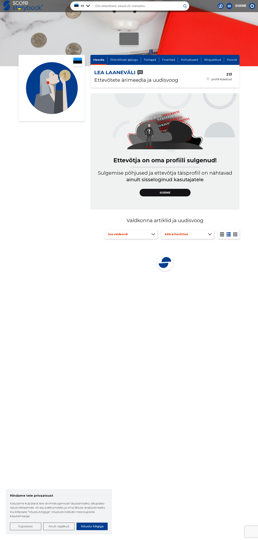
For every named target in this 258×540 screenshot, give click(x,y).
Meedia (98, 59)
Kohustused (189, 59)
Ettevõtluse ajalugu (124, 59)
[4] (235, 234)
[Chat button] (221, 6)
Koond (232, 59)
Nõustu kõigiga (92, 526)
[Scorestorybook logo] (23, 6)
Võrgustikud (212, 59)
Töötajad (150, 59)
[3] (228, 234)
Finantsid (168, 59)
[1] (222, 234)
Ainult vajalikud (59, 526)
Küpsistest (25, 526)
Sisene (240, 6)
